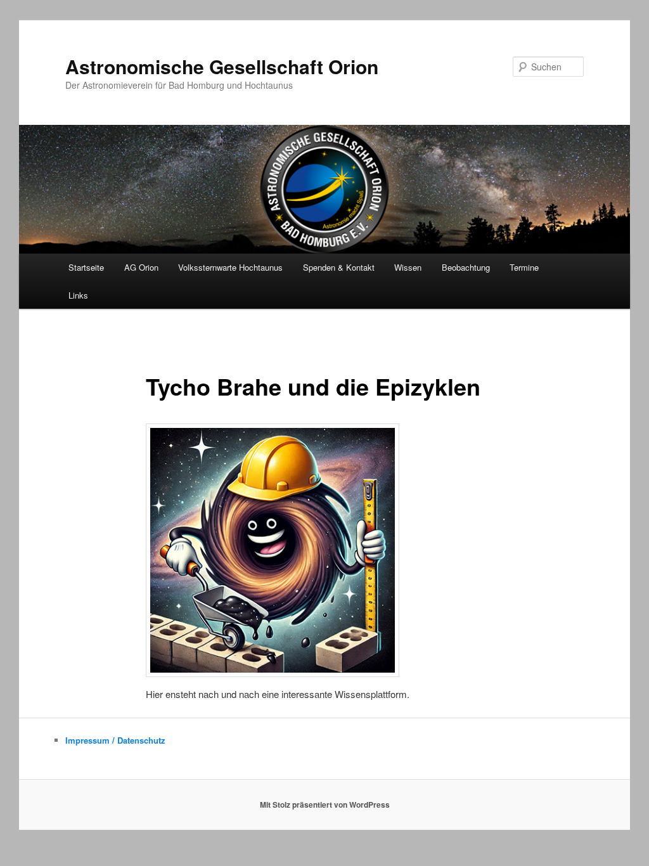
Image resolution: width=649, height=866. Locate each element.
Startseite (86, 267)
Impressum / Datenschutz (115, 740)
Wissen (407, 267)
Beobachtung (466, 267)
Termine (524, 267)
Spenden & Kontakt (339, 267)
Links (78, 295)
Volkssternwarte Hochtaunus (230, 267)
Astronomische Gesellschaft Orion (221, 66)
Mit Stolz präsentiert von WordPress (325, 804)
